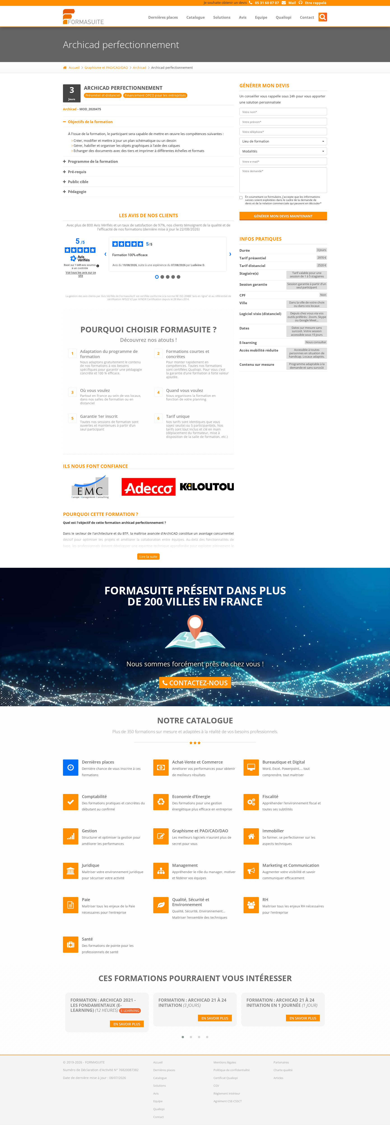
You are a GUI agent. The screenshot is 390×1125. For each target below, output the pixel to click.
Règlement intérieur (227, 1093)
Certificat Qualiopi (226, 1078)
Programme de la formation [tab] (92, 161)
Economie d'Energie (191, 796)
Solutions (221, 17)
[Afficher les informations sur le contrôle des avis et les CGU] (98, 266)
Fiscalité (270, 796)
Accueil (74, 67)
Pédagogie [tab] (76, 191)
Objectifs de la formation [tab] (90, 121)
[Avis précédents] (105, 254)
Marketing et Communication (290, 865)
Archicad (139, 67)
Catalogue (195, 17)
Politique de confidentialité (232, 1070)
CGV (216, 1086)
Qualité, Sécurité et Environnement (190, 902)
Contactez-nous (197, 683)
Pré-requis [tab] (76, 171)
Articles (278, 1078)
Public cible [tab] (77, 181)
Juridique (90, 865)
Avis (242, 17)
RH (265, 899)
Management (185, 865)
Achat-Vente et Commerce (197, 761)
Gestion (89, 830)
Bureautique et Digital (283, 761)
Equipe (261, 17)
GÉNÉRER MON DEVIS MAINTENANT (283, 216)
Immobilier (273, 830)
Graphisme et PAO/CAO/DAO (106, 67)
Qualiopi (283, 17)
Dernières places (163, 17)
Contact (307, 17)
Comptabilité (94, 796)
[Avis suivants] (230, 254)
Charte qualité (283, 1070)
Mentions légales (225, 1062)
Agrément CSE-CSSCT (228, 1101)
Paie (86, 899)
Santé (87, 938)
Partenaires (281, 1062)
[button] (183, 1037)
